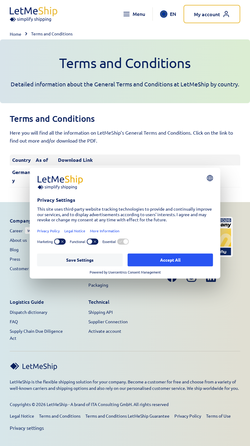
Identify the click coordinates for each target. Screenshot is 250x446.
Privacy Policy (187, 416)
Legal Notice (22, 416)
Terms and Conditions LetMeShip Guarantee (127, 416)
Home (15, 34)
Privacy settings (27, 428)
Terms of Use (218, 416)
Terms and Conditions (59, 416)
